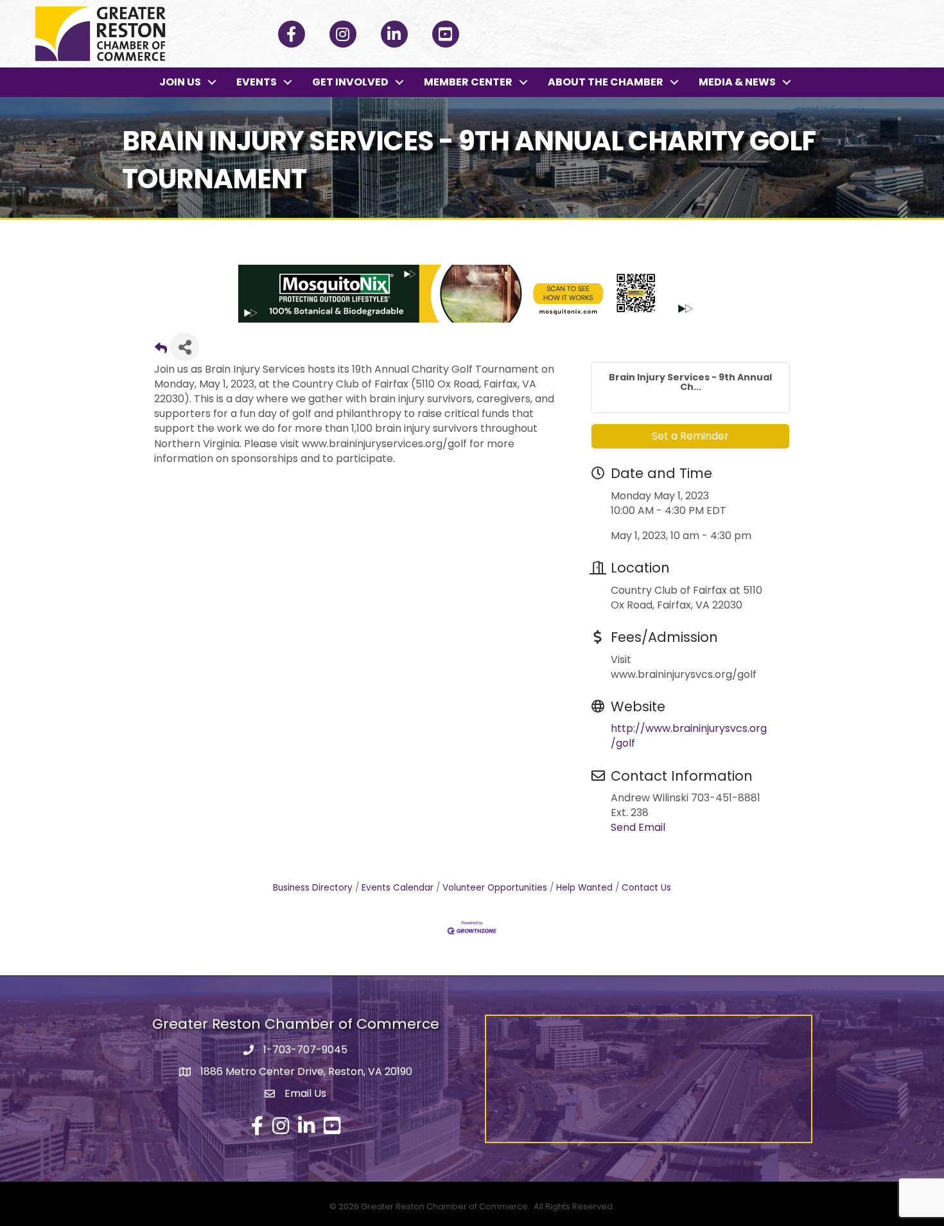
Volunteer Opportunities (494, 888)
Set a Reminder (690, 436)
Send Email (638, 827)
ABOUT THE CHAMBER (605, 82)
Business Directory (313, 888)
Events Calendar (397, 888)
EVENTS (256, 82)
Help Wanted (584, 888)
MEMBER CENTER (468, 82)
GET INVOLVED (350, 82)
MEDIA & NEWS (737, 82)
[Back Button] (161, 350)
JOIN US (180, 82)
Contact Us (646, 888)
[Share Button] (184, 346)
